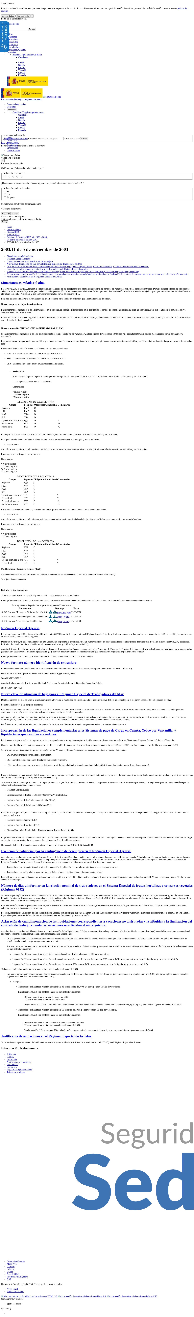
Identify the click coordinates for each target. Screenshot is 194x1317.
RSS (9, 1279)
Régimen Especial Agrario (18, 259)
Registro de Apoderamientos (19, 1069)
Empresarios (12, 44)
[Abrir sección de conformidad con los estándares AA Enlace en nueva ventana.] (82, 1296)
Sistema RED (13, 232)
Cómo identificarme (16, 1261)
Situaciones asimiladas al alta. (20, 256)
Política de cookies (15, 1291)
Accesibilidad (13, 1274)
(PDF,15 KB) (63, 621)
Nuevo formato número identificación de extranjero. (30, 261)
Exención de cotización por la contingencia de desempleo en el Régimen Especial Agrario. (47, 269)
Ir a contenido (7, 99)
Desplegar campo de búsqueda (27, 99)
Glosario (10, 1266)
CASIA (10, 1057)
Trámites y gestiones (16, 1072)
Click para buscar (72, 138)
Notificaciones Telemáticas (19, 1062)
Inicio (9, 34)
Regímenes (12, 1067)
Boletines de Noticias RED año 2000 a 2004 (27, 237)
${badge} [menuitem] (14, 1303)
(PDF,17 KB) (63, 617)
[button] (97, 156)
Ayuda (10, 1271)
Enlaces (10, 1269)
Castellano (28, 112)
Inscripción (12, 1059)
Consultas (11, 52)
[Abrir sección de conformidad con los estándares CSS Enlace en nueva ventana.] (132, 1296)
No (8, 194)
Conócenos (12, 37)
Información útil (14, 229)
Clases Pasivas (13, 47)
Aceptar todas (8, 16)
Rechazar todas (23, 16)
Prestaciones (12, 1064)
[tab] (97, 283)
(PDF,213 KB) (64, 612)
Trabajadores (12, 39)
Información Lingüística (17, 1276)
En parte (10, 197)
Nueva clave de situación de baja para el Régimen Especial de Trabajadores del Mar (44, 264)
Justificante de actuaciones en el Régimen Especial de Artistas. (34, 276)
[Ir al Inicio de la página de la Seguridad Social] (10, 24)
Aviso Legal (12, 1289)
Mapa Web (12, 1264)
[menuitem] (100, 1313)
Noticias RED (13, 234)
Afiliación (11, 1054)
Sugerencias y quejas (16, 49)
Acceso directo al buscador (15, 138)
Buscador (32, 138)
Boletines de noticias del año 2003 (22, 239)
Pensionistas (12, 42)
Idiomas (27, 54)
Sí (8, 191)
